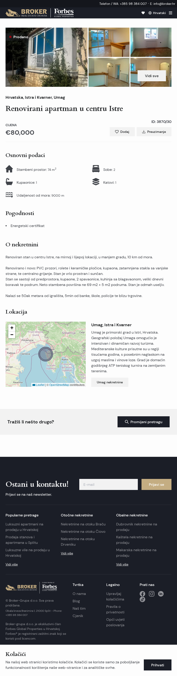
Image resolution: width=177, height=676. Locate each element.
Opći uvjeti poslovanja (115, 622)
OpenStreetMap (59, 385)
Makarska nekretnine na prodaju (136, 553)
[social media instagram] (151, 594)
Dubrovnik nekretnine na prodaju (136, 527)
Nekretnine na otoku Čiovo (83, 531)
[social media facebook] (142, 594)
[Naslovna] (40, 12)
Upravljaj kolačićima (115, 596)
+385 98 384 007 (16, 615)
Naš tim (79, 608)
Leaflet (39, 385)
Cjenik (78, 616)
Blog (76, 601)
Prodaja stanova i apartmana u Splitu (22, 540)
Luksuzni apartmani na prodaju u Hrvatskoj (24, 527)
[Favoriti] (143, 12)
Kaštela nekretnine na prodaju (134, 540)
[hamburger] (170, 12)
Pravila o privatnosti (115, 609)
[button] (47, 57)
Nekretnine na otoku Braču (83, 524)
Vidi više (12, 564)
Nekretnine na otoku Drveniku (78, 542)
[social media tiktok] (142, 599)
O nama (79, 594)
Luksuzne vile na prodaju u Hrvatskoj (28, 553)
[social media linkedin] (160, 594)
